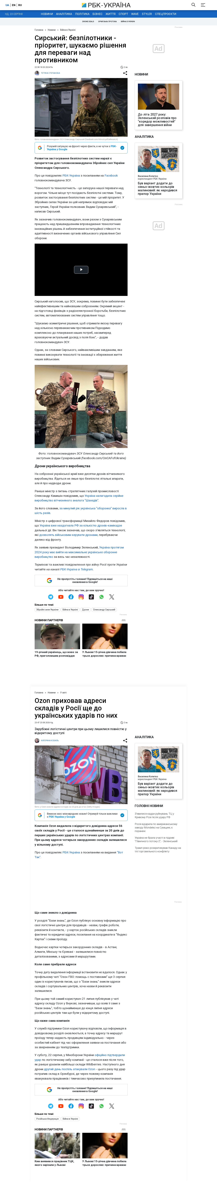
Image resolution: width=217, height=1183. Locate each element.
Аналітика (64, 14)
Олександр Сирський (104, 609)
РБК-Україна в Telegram (76, 569)
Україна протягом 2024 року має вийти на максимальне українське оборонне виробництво (79, 552)
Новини (47, 14)
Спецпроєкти (165, 14)
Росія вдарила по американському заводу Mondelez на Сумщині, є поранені (156, 827)
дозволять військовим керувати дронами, (68, 535)
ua (7, 5)
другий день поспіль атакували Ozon (69, 1069)
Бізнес (97, 14)
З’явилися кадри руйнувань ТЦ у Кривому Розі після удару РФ (154, 815)
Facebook (111, 175)
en (13, 5)
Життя (110, 14)
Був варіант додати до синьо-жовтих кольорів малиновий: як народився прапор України (157, 188)
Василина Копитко (148, 176)
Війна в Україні (128, 22)
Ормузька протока (107, 22)
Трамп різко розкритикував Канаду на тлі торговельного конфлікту (158, 849)
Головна (39, 30)
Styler (147, 14)
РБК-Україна (71, 175)
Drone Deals (88, 22)
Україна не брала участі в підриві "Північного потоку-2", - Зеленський (156, 839)
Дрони (85, 609)
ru (20, 5)
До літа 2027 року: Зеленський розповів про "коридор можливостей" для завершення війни (157, 120)
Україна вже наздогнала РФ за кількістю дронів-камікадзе (81, 525)
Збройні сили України (47, 609)
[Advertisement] (81, 885)
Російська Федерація (47, 1119)
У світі (63, 692)
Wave (135, 14)
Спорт (123, 14)
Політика (82, 14)
